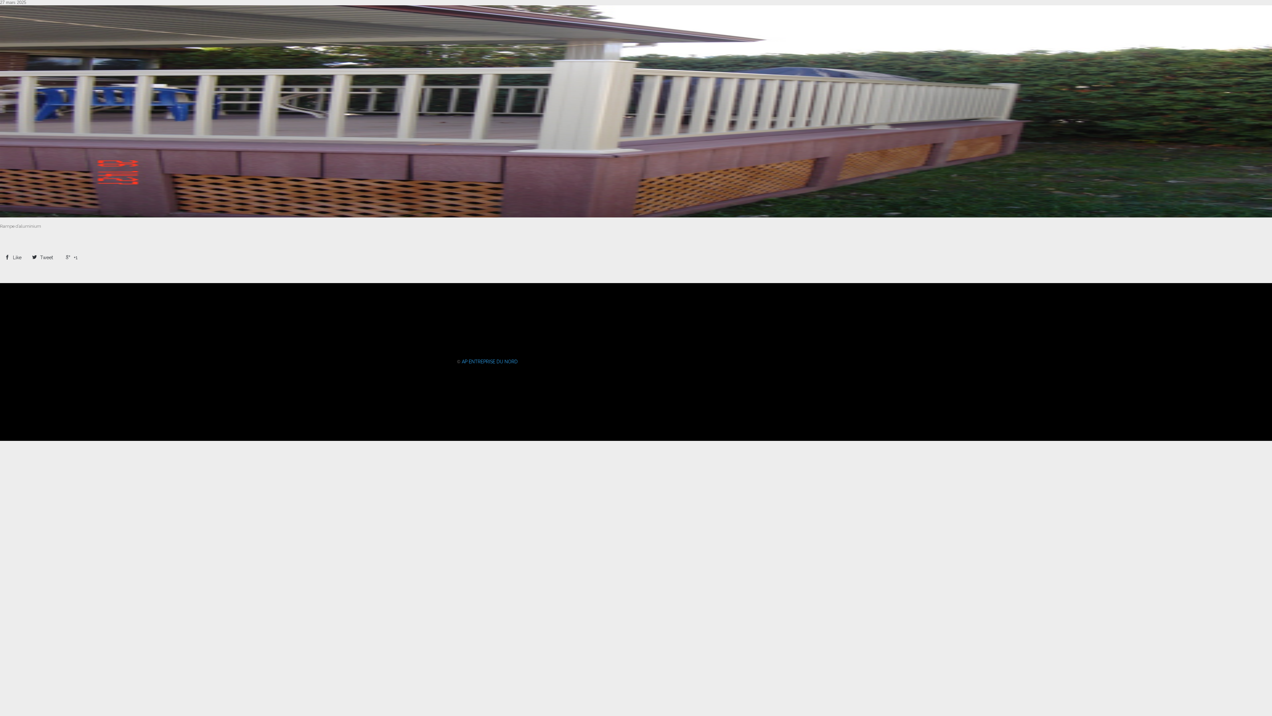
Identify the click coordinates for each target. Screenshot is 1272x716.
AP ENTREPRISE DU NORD (490, 361)
